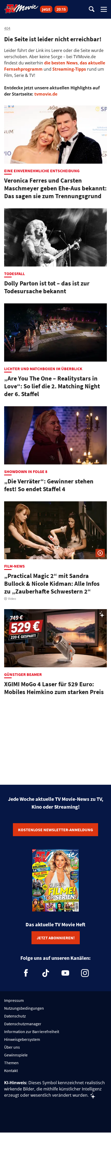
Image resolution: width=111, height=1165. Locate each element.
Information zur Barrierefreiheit (31, 1031)
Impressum (14, 1000)
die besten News (61, 63)
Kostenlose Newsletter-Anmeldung (55, 829)
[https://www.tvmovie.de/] (21, 9)
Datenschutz (15, 1015)
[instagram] (85, 973)
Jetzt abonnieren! (56, 937)
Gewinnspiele (16, 1054)
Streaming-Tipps (69, 69)
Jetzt (46, 9)
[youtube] (65, 973)
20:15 (61, 9)
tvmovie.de (45, 94)
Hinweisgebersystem (22, 1039)
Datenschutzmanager (22, 1023)
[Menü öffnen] (104, 9)
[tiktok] (45, 973)
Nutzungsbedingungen (24, 1008)
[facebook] (26, 973)
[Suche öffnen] (91, 9)
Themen (11, 1062)
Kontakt (11, 1070)
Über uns (12, 1047)
